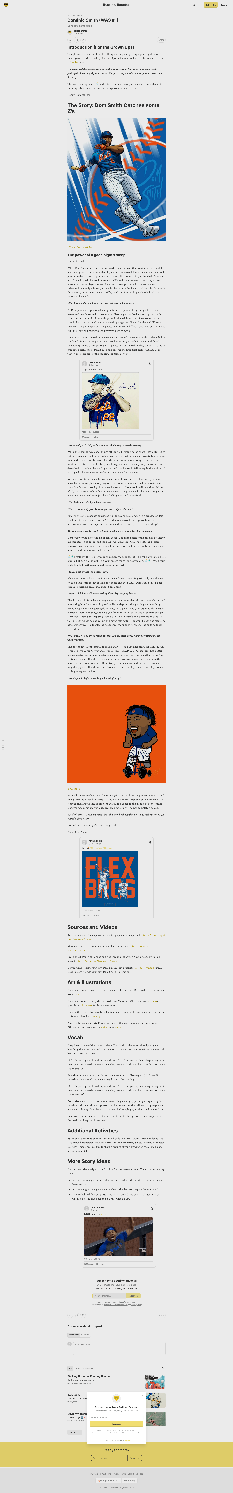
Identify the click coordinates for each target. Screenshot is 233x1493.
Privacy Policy (136, 1433)
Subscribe (116, 1424)
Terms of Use (129, 1430)
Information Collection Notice (116, 1433)
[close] (142, 1395)
